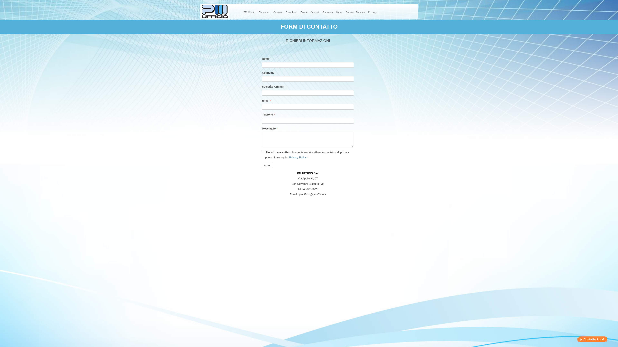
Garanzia (328, 12)
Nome (265, 58)
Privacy (372, 12)
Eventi (304, 12)
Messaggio (270, 128)
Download (291, 12)
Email (266, 100)
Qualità (315, 12)
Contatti (278, 12)
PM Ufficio (249, 12)
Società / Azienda (273, 86)
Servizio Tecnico (355, 12)
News (339, 12)
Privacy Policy (298, 157)
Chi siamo (264, 12)
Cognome (268, 72)
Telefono (268, 114)
